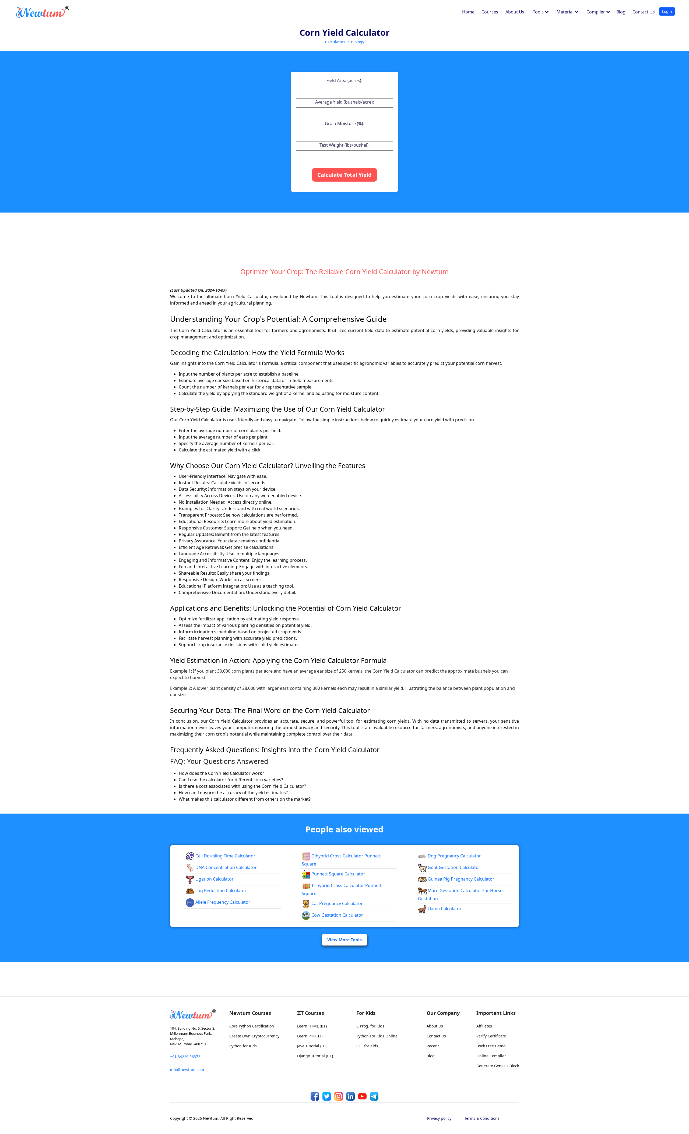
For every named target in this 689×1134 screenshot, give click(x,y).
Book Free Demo (490, 1045)
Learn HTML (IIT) (312, 1026)
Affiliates (484, 1026)
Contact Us (643, 12)
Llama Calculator (444, 909)
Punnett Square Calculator (337, 874)
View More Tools (344, 940)
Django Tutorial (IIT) (315, 1055)
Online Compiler (491, 1055)
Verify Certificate (491, 1035)
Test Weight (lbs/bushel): (344, 145)
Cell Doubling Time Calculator (224, 856)
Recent (433, 1045)
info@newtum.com (187, 1069)
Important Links (496, 1013)
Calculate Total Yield (344, 174)
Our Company (443, 1013)
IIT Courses (310, 1013)
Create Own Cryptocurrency (254, 1035)
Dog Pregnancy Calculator (454, 856)
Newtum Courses (250, 1013)
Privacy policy (439, 1118)
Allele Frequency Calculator (222, 902)
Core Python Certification (251, 1026)
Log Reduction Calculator (220, 890)
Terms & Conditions (482, 1118)
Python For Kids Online (377, 1035)
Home (468, 12)
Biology (357, 41)
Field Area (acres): (344, 80)
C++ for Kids (367, 1045)
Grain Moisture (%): (344, 123)
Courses (489, 12)
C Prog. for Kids (370, 1026)
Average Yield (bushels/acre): (344, 102)
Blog (620, 12)
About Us (514, 12)
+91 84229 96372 (185, 1056)
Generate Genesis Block (497, 1065)
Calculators (335, 41)
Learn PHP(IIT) (309, 1035)
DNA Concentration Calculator (225, 867)
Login (667, 11)
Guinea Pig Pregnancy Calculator (460, 879)
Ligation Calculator (214, 879)
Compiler (596, 12)
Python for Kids (243, 1045)
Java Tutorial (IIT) (312, 1045)
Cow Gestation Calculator (336, 915)
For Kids (365, 1013)
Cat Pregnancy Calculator (336, 903)
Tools (539, 12)
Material (566, 12)
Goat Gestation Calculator (453, 867)
